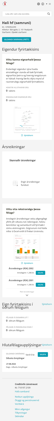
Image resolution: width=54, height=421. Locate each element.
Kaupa (40, 273)
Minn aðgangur (22, 409)
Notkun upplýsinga (24, 396)
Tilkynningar (21, 412)
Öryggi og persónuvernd (27, 400)
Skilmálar (19, 416)
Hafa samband (22, 391)
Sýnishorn (28, 135)
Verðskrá (19, 404)
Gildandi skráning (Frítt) (16, 39)
